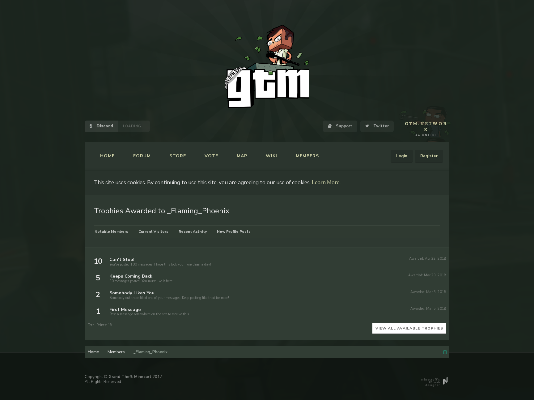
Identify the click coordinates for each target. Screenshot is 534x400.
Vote (211, 156)
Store (177, 156)
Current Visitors (153, 231)
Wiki (271, 156)
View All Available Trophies (409, 328)
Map (242, 156)
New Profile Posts (234, 231)
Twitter (380, 126)
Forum (142, 156)
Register (429, 156)
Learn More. (326, 182)
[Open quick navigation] (445, 351)
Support (343, 126)
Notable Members (111, 231)
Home (107, 156)
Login (401, 156)
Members (307, 156)
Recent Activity (193, 231)
